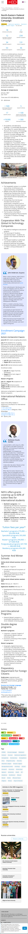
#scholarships (13, 744)
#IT (22, 758)
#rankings (17, 752)
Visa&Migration (6, 721)
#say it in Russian (18, 767)
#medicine (4, 761)
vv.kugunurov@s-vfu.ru (8, 415)
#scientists (11, 755)
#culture (4, 741)
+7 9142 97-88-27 (6, 409)
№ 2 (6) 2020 (19, 25)
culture (4, 730)
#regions (4, 767)
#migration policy (10, 747)
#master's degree (10, 25)
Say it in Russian (14, 730)
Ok (25, 928)
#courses (10, 741)
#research (4, 755)
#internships (19, 755)
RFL (3, 719)
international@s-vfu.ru (8, 413)
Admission (16, 7)
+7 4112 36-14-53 (6, 408)
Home (2, 7)
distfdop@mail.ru (6, 692)
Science (4, 724)
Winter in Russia (15, 784)
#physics (4, 758)
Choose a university (18, 825)
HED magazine (8, 7)
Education (16, 721)
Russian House (6, 727)
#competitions (22, 744)
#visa (3, 747)
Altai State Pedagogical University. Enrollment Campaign (14, 793)
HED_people (13, 724)
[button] (2, 705)
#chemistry (11, 758)
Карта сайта (14, 916)
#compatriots (5, 744)
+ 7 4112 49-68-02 (6, 690)
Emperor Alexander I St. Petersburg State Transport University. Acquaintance (13, 777)
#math (17, 758)
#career (24, 752)
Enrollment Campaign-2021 (13, 332)
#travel (3, 764)
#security (19, 747)
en (24, 2)
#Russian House (16, 764)
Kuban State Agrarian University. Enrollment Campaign (13, 808)
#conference (12, 761)
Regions (16, 727)
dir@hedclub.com (6, 911)
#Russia (19, 761)
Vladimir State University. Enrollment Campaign (12, 801)
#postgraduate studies (7, 752)
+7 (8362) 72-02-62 (7, 908)
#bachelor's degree (6, 750)
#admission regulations (14, 24)
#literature (21, 738)
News (21, 724)
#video (9, 764)
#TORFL (3, 738)
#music (10, 767)
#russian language (12, 738)
